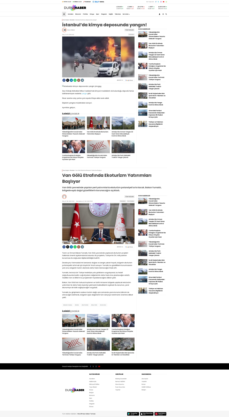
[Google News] (129, 80)
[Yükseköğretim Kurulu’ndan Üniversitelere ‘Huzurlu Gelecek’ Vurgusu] (73, 123)
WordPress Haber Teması (86, 414)
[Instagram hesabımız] (160, 2)
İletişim (91, 392)
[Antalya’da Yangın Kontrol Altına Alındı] (142, 107)
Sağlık (111, 14)
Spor (97, 14)
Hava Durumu (119, 384)
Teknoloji (118, 14)
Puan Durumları (120, 387)
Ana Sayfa (145, 379)
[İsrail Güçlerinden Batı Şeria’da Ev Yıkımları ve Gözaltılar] (142, 98)
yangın (84, 93)
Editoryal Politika (94, 384)
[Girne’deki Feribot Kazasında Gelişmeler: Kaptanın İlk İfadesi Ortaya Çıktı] (142, 115)
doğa (77, 305)
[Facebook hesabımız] (155, 2)
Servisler (126, 14)
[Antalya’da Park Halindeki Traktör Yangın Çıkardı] (123, 146)
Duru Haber (71, 30)
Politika (85, 14)
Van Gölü (103, 305)
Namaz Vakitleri (120, 381)
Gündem (70, 14)
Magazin (104, 14)
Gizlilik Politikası (146, 387)
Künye (91, 390)
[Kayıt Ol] (160, 14)
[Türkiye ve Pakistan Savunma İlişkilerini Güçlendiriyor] (142, 126)
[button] (64, 14)
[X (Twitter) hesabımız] (158, 2)
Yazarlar (144, 381)
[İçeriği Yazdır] (82, 80)
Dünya (92, 14)
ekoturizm (85, 305)
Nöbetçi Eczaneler (121, 379)
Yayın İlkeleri (93, 387)
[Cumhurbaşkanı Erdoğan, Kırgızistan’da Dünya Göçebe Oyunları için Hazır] (73, 146)
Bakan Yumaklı (68, 305)
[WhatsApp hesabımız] (166, 2)
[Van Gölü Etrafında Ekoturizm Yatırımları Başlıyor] (98, 123)
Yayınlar (117, 390)
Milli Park (94, 305)
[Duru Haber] (75, 11)
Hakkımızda (92, 381)
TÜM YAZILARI (129, 30)
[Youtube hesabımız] (163, 2)
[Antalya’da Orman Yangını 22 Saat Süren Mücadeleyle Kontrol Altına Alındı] (123, 123)
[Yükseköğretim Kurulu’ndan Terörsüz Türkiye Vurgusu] (98, 146)
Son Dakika (130, 201)
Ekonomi (78, 14)
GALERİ (67, 2)
